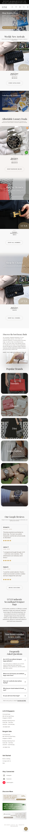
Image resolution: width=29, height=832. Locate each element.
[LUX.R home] (5, 7)
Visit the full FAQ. (21, 700)
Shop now (14, 641)
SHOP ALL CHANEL (14, 318)
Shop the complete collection (13, 352)
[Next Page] (27, 60)
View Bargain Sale (8, 108)
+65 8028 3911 (13, 1)
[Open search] (23, 7)
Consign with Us (7, 761)
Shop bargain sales (14, 169)
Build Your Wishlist (9, 26)
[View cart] (20, 7)
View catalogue (14, 83)
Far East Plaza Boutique (10, 2)
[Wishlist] (16, 7)
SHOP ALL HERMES (14, 242)
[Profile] (12, 7)
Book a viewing (6, 758)
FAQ (4, 763)
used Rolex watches (7, 18)
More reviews (14, 587)
